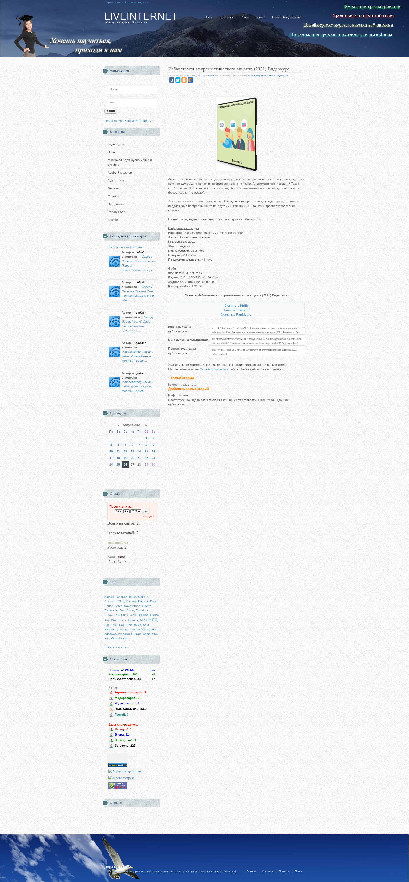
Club (121, 601)
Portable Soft (116, 212)
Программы (116, 204)
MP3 (143, 620)
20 (132, 458)
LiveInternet (141, 16)
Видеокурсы (116, 144)
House (154, 615)
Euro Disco (126, 610)
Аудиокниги (116, 180)
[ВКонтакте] (171, 80)
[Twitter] (177, 80)
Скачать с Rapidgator (236, 314)
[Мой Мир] (190, 80)
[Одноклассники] (184, 80)
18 (118, 458)
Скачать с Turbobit (237, 310)
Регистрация (113, 120)
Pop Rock (110, 625)
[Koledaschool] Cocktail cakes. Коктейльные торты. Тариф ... (137, 356)
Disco (118, 606)
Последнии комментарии (125, 247)
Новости (113, 152)
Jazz (123, 620)
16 (153, 451)
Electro (146, 606)
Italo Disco (111, 620)
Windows (110, 633)
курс (138, 633)
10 (111, 451)
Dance (143, 601)
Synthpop (110, 629)
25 (118, 464)
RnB (129, 625)
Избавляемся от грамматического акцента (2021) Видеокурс (228, 69)
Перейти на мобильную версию (126, 2)
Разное (113, 219)
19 (125, 458)
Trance (135, 629)
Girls (133, 615)
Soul (146, 625)
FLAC (108, 615)
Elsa (110, 542)
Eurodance (143, 610)
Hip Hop (143, 615)
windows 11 (126, 633)
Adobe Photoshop (120, 172)
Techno (124, 629)
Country (131, 601)
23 (153, 458)
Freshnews (213, 75)
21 (139, 458)
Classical (110, 601)
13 (132, 451)
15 (146, 451)
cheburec (121, 542)
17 (111, 458)
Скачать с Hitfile (237, 305)
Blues (133, 596)
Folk (117, 615)
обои (146, 633)
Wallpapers (148, 629)
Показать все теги (116, 647)
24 (111, 464)
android (122, 596)
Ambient (109, 596)
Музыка (113, 196)
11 (118, 451)
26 (125, 464)
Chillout (143, 596)
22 (146, 458)
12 (125, 451)
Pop (152, 619)
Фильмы (113, 188)
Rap (122, 625)
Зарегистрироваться (214, 369)
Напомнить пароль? (138, 120)
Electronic (111, 610)
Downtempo (132, 606)
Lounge (133, 620)
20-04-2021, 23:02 (192, 75)
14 (139, 451)
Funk (124, 615)
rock (137, 625)
